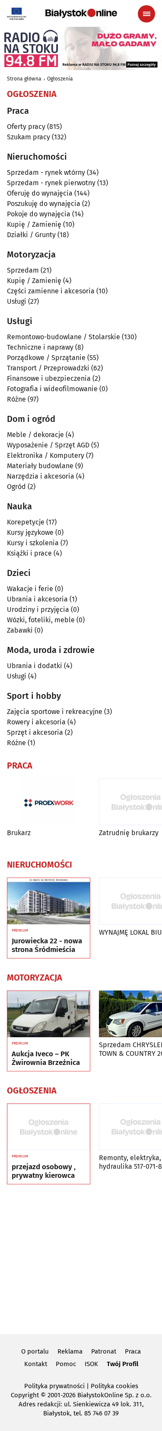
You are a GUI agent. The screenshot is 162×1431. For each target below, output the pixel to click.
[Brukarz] (48, 802)
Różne (16, 399)
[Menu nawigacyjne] (146, 14)
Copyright (25, 1395)
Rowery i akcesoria (36, 722)
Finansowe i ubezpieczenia (49, 378)
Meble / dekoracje (35, 435)
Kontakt (35, 1364)
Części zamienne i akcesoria (51, 291)
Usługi (16, 301)
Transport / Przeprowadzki (48, 368)
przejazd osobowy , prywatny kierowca (44, 1171)
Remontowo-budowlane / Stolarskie (63, 337)
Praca (133, 1351)
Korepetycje (25, 522)
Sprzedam (23, 270)
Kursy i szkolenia (33, 543)
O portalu (35, 1351)
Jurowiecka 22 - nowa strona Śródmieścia (47, 945)
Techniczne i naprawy (40, 347)
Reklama (70, 1351)
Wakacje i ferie (30, 589)
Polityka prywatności (54, 1386)
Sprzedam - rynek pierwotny (51, 183)
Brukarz (19, 833)
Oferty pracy (26, 126)
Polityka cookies (114, 1386)
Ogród (16, 486)
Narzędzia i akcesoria (40, 476)
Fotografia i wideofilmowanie (52, 389)
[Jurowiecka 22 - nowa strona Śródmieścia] (48, 901)
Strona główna (24, 79)
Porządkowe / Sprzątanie (46, 358)
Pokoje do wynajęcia (38, 214)
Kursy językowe (30, 532)
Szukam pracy (28, 137)
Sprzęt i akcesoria (35, 732)
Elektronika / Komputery (45, 455)
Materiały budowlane (40, 466)
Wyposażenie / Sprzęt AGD (48, 445)
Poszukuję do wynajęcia (43, 203)
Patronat (103, 1351)
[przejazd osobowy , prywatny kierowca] (48, 1127)
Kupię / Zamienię (34, 224)
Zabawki (20, 630)
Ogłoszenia (60, 79)
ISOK (91, 1364)
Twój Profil (122, 1364)
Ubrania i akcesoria (37, 599)
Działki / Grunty (31, 235)
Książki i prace (29, 553)
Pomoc (66, 1364)
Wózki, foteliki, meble (41, 620)
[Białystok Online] (81, 13)
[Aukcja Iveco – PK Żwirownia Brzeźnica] (48, 1014)
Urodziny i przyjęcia (38, 609)
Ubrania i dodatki (34, 666)
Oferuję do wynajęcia (40, 193)
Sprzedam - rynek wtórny (46, 172)
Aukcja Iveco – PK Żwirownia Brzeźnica (46, 1058)
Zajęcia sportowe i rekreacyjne (54, 711)
